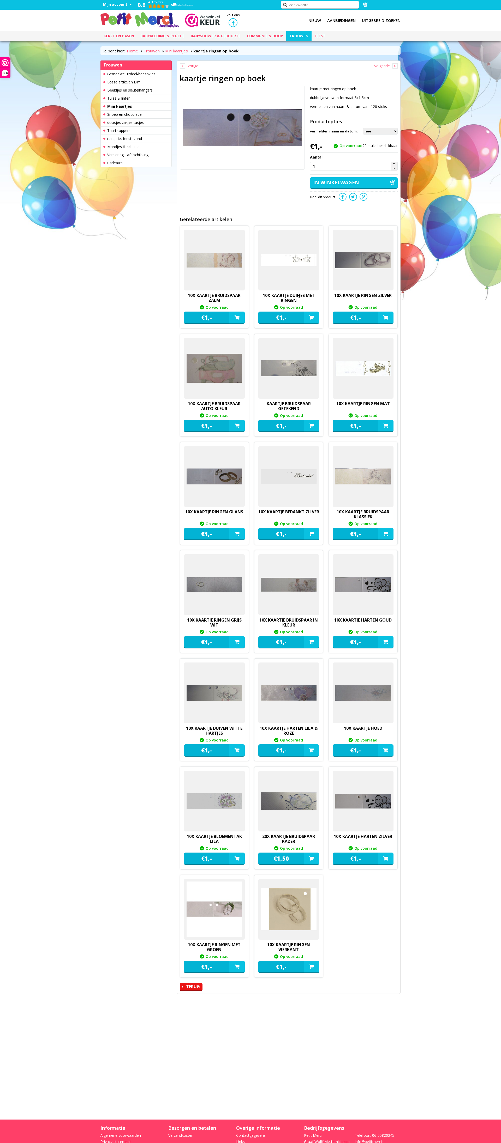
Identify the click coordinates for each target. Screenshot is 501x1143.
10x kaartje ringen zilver (363, 295)
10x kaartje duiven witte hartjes (214, 730)
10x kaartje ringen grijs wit (214, 622)
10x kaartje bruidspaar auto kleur (214, 406)
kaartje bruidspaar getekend (289, 406)
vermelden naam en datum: (334, 131)
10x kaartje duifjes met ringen (289, 298)
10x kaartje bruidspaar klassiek (363, 514)
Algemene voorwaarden (120, 1135)
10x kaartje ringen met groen (214, 947)
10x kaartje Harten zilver (363, 836)
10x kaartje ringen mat (363, 403)
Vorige (193, 65)
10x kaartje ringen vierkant (288, 947)
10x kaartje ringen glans (214, 512)
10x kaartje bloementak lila (214, 839)
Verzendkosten (180, 1135)
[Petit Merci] (139, 19)
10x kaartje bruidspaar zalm (214, 298)
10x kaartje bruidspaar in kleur (288, 622)
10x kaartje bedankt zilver (288, 512)
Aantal (316, 157)
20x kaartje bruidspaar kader (288, 839)
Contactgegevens (251, 1135)
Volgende (382, 65)
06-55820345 (383, 1135)
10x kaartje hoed (363, 728)
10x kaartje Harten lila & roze (289, 730)
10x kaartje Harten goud (363, 620)
